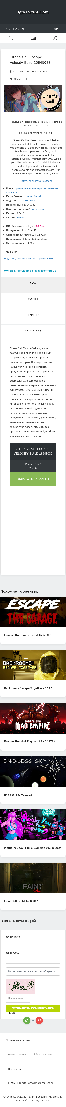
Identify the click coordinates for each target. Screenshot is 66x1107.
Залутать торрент (33, 479)
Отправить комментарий (33, 1008)
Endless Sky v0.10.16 (18, 794)
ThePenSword (32, 196)
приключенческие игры (28, 188)
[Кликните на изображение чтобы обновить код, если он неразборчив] (20, 986)
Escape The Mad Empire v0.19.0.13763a (30, 741)
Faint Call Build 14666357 (21, 901)
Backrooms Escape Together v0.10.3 (28, 688)
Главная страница (16, 1053)
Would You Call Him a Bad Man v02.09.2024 (33, 847)
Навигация (15, 28)
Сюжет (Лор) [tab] (33, 330)
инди (16, 191)
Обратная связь (43, 1053)
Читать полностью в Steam (36, 180)
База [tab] (33, 283)
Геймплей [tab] (33, 315)
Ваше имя (13, 937)
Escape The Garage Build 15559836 (27, 634)
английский (37, 208)
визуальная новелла (24, 258)
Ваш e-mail (13, 953)
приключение (46, 258)
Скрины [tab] (33, 299)
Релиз (20, 217)
